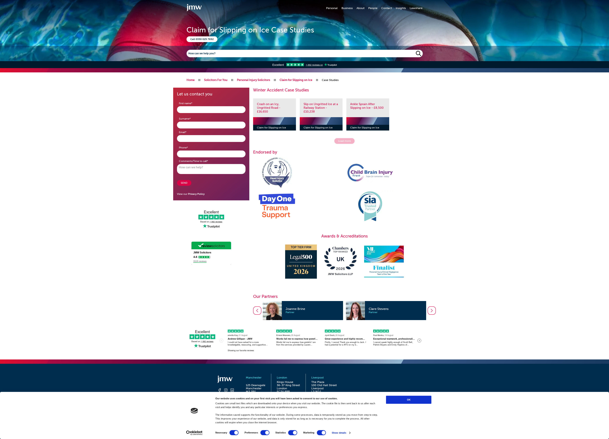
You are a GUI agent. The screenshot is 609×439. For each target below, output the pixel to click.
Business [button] (347, 8)
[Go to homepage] (194, 8)
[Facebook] (219, 390)
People (372, 8)
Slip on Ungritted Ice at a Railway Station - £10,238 (321, 107)
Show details (339, 432)
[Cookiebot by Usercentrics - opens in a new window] (194, 432)
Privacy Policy (196, 194)
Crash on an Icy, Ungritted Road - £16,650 (268, 107)
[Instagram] (226, 390)
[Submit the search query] (418, 53)
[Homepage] (225, 380)
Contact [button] (386, 8)
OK (409, 399)
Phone (188, 147)
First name (190, 103)
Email (187, 132)
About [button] (360, 8)
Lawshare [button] (416, 8)
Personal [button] (332, 8)
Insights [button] (401, 8)
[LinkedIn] (232, 390)
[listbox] (344, 310)
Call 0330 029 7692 (202, 39)
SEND (184, 182)
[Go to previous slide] (257, 310)
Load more (344, 141)
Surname (190, 118)
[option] (303, 310)
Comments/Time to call (198, 161)
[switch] (264, 432)
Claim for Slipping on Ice (271, 127)
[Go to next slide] (432, 310)
